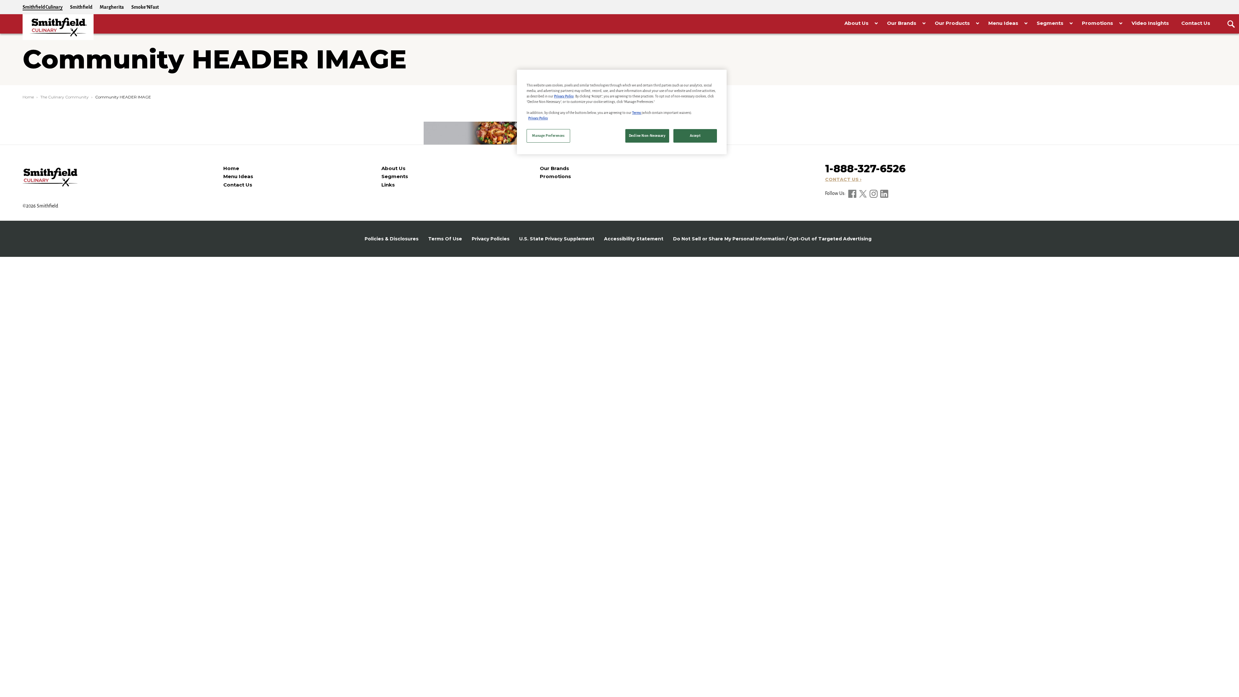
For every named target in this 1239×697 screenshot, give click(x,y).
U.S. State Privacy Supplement (556, 239)
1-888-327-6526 (865, 168)
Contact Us (237, 185)
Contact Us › (843, 179)
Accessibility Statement (633, 239)
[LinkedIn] (884, 193)
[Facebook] (852, 193)
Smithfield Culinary (43, 7)
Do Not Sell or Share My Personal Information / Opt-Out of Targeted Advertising (772, 239)
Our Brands (554, 168)
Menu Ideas (238, 176)
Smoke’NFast (145, 7)
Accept (695, 135)
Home (28, 97)
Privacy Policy (564, 96)
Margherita (112, 7)
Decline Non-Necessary (647, 135)
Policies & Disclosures (391, 239)
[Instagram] (874, 193)
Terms (636, 113)
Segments (394, 176)
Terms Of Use (445, 239)
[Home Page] (58, 27)
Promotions (555, 176)
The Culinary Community (64, 97)
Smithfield (81, 7)
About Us (393, 168)
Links (388, 185)
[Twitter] (863, 193)
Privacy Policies (490, 239)
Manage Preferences (548, 135)
